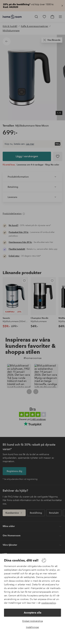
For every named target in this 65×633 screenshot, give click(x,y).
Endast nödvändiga (32, 620)
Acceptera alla (32, 612)
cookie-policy (48, 602)
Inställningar (32, 627)
